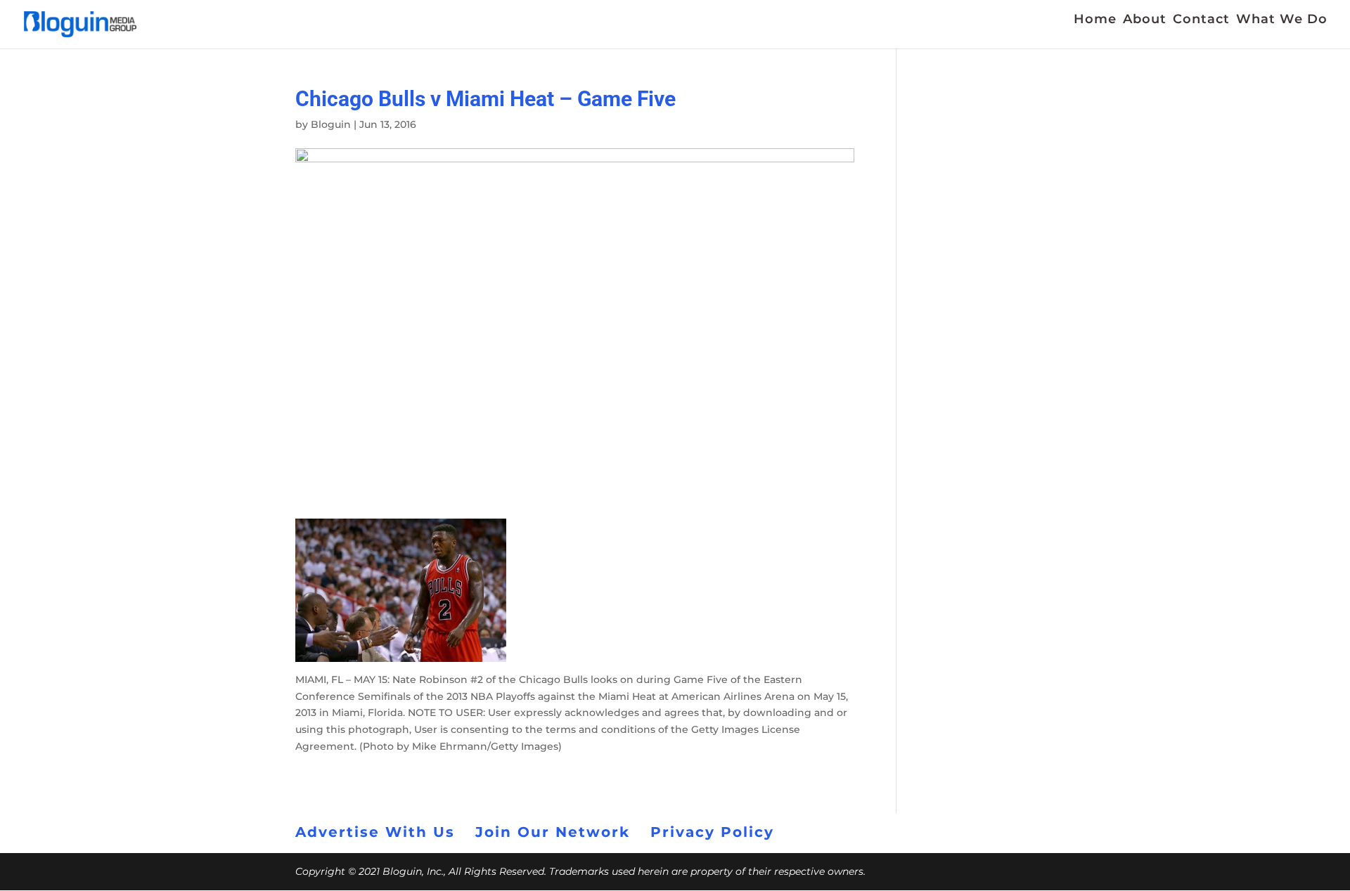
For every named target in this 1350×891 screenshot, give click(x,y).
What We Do (1282, 20)
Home (1095, 20)
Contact (1201, 20)
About (1144, 20)
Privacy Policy (712, 832)
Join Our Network (552, 832)
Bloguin (331, 124)
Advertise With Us (375, 832)
